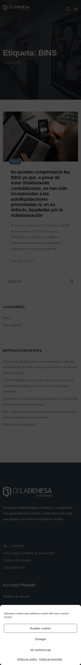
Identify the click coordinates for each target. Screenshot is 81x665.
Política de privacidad (50, 659)
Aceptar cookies (40, 628)
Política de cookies (27, 659)
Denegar (40, 639)
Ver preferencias (40, 650)
